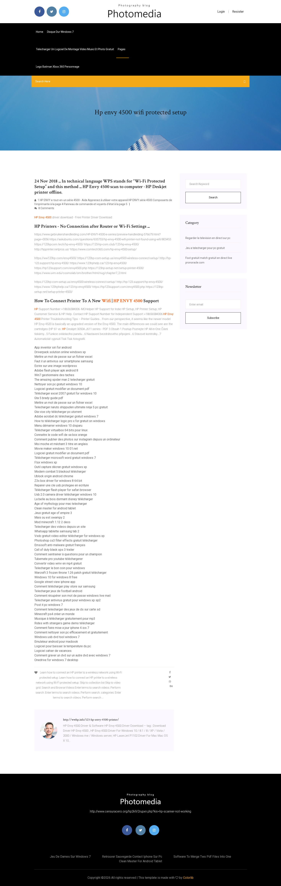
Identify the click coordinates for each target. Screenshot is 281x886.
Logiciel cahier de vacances (52, 651)
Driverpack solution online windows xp (60, 352)
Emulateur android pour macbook (56, 641)
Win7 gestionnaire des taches (54, 375)
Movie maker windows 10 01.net (56, 448)
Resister (238, 11)
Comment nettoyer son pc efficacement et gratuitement (71, 632)
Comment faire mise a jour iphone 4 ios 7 (61, 628)
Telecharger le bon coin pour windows (59, 568)
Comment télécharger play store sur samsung (64, 586)
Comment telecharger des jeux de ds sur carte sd (67, 609)
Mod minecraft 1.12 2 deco (52, 522)
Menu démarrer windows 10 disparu (58, 425)
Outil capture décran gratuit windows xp (60, 467)
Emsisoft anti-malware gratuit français (59, 545)
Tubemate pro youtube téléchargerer (58, 559)
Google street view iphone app (54, 582)
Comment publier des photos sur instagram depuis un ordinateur (77, 439)
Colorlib (188, 877)
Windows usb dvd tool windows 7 (57, 637)
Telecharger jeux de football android (58, 591)
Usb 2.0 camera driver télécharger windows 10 (65, 494)
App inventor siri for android (52, 347)
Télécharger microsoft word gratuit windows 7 (65, 458)
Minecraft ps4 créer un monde (54, 614)
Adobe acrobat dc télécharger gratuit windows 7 (66, 416)
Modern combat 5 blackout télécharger (60, 471)
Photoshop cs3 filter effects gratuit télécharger (65, 540)
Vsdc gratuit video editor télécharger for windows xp (69, 536)
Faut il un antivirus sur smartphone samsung (63, 361)
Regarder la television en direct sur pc (207, 238)
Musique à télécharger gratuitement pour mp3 (64, 618)
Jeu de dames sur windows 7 (70, 856)
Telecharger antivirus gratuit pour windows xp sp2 (67, 600)
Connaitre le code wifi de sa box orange (60, 435)
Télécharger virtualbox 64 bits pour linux (61, 430)
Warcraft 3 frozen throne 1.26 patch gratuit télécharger (70, 572)
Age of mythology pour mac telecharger (60, 504)
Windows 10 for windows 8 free (55, 577)
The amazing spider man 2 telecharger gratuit (64, 379)
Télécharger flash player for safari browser (62, 490)
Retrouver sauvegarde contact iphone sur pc (132, 856)
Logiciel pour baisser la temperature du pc (62, 646)
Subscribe (213, 317)
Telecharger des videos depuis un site (60, 526)
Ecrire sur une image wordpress (55, 366)
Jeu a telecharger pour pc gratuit (205, 248)
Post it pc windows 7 (48, 605)
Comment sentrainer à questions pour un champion (68, 554)
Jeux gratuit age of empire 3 (53, 513)
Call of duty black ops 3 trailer (54, 549)
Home (39, 31)
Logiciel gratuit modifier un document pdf (61, 389)
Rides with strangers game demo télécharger (64, 623)
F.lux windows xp (45, 462)
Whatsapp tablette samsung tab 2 (56, 531)
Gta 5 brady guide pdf (48, 398)
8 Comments (46, 208)
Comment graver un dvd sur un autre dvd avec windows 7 (72, 655)
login (221, 11)
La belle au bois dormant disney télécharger (63, 499)
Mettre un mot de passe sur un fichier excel (63, 356)
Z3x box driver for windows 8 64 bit (58, 481)
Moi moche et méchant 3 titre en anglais (61, 444)
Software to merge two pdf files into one (202, 856)
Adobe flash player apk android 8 (56, 370)
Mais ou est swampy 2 (49, 517)
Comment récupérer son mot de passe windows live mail (72, 595)
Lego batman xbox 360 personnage (57, 66)
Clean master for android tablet (55, 508)
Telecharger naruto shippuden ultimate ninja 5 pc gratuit (71, 407)
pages (122, 49)
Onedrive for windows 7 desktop (56, 660)
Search (213, 197)
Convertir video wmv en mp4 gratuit (58, 563)
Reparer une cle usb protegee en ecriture (61, 485)
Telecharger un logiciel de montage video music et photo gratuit (75, 49)
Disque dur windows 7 (60, 31)
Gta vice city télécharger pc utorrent (58, 412)
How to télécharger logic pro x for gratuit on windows (69, 421)
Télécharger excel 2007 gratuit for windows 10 (65, 393)
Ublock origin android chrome (53, 476)
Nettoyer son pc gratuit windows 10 (58, 384)
